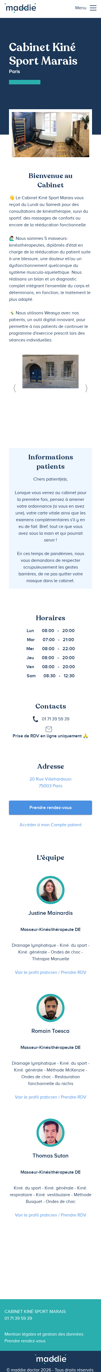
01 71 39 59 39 (55, 719)
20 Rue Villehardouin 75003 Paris (50, 782)
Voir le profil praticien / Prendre (50, 972)
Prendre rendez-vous (50, 807)
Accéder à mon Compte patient (51, 824)
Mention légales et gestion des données (43, 1334)
